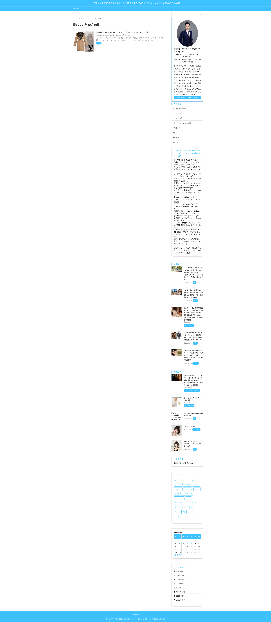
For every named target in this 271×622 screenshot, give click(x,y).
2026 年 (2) (180, 571)
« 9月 (176, 555)
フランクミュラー (180, 503)
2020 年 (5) (180, 596)
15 (191, 546)
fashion (177, 512)
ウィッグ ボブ (191, 239)
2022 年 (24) (180, 588)
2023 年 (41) (180, 583)
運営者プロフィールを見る (187, 97)
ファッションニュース (182, 123)
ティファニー (179, 498)
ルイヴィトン (189, 480)
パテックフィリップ (181, 507)
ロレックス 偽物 (193, 211)
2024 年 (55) (180, 579)
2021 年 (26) (180, 592)
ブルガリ (178, 516)
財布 (176, 137)
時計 (177, 128)
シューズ (191, 512)
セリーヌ (178, 489)
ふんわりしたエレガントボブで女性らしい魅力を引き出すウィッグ (193, 443)
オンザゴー (128, 35)
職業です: (180, 54)
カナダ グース (188, 489)
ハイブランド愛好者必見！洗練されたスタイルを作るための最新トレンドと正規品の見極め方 (135, 3)
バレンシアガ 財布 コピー (183, 223)
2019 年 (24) (180, 600)
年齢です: (193, 49)
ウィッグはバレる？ (190, 426)
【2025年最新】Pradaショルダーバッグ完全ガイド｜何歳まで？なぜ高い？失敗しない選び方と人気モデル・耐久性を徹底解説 (193, 355)
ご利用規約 (75, 8)
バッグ (178, 118)
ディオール (187, 484)
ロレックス (178, 480)
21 (187, 549)
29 (191, 552)
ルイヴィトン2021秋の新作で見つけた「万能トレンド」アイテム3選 (122, 32)
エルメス (178, 484)
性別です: (177, 52)
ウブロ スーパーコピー (182, 216)
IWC (192, 507)
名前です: (177, 49)
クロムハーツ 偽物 (181, 197)
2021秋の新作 (119, 35)
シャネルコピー (193, 169)
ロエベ (197, 489)
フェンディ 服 (191, 160)
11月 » (180, 555)
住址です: (177, 59)
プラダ (188, 498)
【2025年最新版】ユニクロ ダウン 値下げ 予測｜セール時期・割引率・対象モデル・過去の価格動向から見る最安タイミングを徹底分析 (193, 380)
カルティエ (192, 503)
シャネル (196, 484)
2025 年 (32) (180, 575)
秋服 (184, 512)
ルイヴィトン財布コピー (183, 190)
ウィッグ (178, 113)
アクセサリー (180, 108)
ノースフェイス (187, 494)
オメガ (177, 494)
